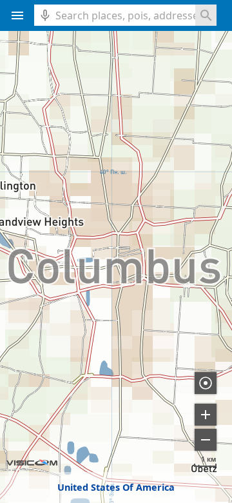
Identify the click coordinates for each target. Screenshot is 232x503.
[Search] (206, 15)
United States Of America (116, 487)
